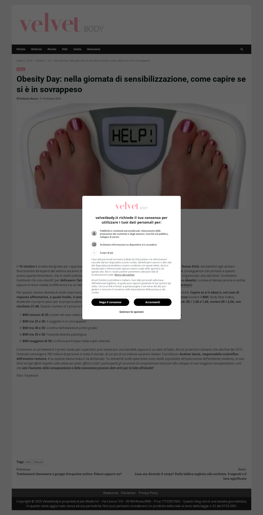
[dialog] (131, 257)
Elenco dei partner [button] (125, 274)
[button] (131, 253)
